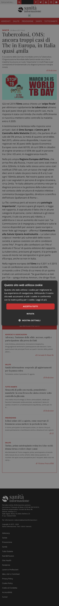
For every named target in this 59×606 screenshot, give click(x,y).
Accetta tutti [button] (30, 306)
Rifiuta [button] (30, 313)
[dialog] (29, 302)
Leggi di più (41, 299)
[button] (30, 320)
